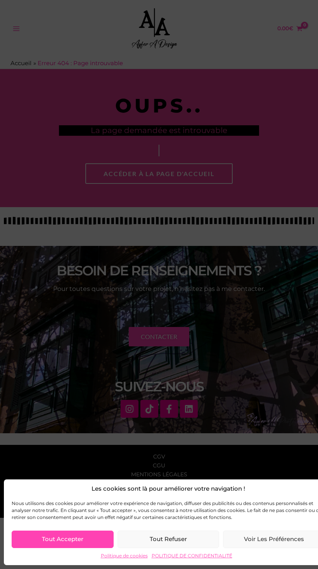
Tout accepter (62, 539)
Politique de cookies (124, 556)
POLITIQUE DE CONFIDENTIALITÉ (192, 556)
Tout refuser (168, 539)
